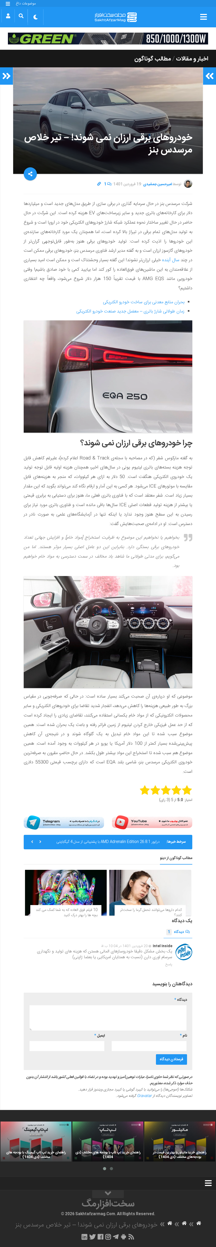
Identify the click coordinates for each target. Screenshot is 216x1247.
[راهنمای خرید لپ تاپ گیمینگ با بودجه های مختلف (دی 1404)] (36, 1141)
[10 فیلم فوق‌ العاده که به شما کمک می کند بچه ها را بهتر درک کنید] (66, 893)
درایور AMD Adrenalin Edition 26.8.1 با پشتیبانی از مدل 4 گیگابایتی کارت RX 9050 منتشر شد (108, 844)
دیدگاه (176, 932)
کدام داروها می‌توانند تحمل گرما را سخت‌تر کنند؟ (151, 912)
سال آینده (170, 260)
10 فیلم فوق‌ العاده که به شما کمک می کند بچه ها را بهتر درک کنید (66, 912)
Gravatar (144, 1096)
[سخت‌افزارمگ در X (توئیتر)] (92, 1237)
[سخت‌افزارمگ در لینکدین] (84, 1237)
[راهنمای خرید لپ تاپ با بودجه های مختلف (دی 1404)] (107, 1141)
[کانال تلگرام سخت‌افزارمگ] (116, 1237)
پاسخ (168, 964)
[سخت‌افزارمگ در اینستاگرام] (108, 1237)
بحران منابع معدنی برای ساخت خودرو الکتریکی (143, 302)
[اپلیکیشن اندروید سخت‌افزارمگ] (123, 1237)
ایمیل (99, 1036)
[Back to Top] (108, 1194)
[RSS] (131, 1237)
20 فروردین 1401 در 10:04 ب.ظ (124, 946)
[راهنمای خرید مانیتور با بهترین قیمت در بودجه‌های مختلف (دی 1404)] (179, 1141)
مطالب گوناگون (152, 59)
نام (183, 1036)
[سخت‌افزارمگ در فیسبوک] (100, 1237)
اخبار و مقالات (192, 59)
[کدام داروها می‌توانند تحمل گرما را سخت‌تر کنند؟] (150, 893)
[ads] (108, 38)
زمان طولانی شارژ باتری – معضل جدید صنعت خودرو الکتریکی (130, 311)
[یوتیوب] (152, 822)
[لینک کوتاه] (99, 184)
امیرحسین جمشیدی (157, 184)
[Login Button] (8, 15)
